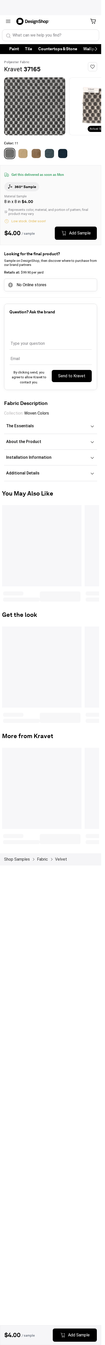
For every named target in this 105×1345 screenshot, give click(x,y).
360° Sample (25, 187)
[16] (36, 153)
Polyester (11, 62)
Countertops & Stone (57, 48)
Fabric (25, 62)
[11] (9, 153)
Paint (14, 48)
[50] (62, 153)
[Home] (34, 21)
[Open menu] (8, 21)
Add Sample (80, 233)
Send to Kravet (71, 375)
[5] (49, 153)
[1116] (23, 153)
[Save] (92, 66)
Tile (28, 48)
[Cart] (93, 21)
